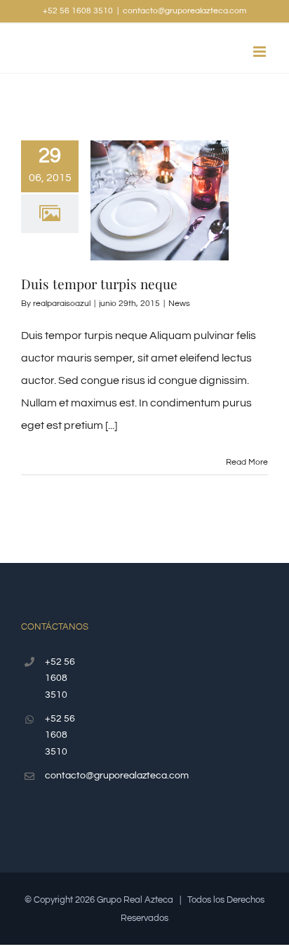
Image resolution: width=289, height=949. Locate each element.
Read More (247, 462)
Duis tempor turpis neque (99, 283)
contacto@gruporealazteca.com (184, 10)
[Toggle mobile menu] (260, 51)
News (179, 303)
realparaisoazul (61, 303)
